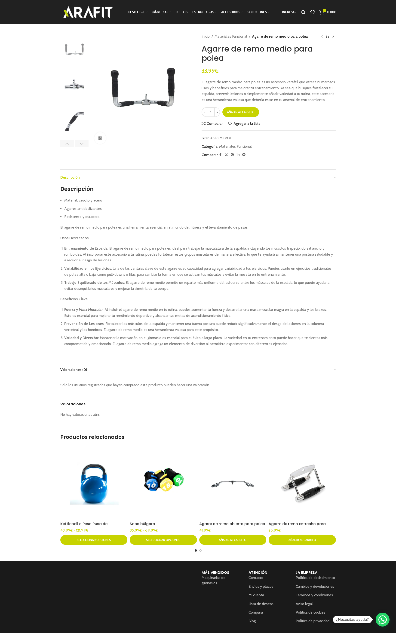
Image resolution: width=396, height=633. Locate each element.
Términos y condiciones (314, 595)
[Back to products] (327, 36)
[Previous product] (322, 36)
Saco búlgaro (142, 523)
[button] (67, 143)
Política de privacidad (312, 621)
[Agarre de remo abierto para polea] (233, 482)
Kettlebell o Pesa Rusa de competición (83, 526)
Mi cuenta (256, 595)
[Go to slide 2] (200, 550)
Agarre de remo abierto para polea (232, 523)
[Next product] (333, 36)
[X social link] (226, 155)
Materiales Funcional (231, 36)
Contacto (256, 577)
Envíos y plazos (261, 586)
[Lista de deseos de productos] (312, 12)
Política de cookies (310, 612)
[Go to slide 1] (196, 550)
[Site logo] (88, 11)
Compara (256, 612)
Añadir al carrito (241, 112)
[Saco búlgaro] (163, 482)
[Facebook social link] (220, 155)
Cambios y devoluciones (315, 586)
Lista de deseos (261, 604)
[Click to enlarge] (100, 138)
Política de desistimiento (315, 577)
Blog (252, 621)
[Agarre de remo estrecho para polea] (302, 482)
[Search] (303, 12)
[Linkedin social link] (238, 155)
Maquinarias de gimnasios (213, 580)
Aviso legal (304, 604)
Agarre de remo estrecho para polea (297, 526)
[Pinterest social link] (232, 155)
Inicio (206, 36)
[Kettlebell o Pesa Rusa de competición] (94, 482)
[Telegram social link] (244, 155)
